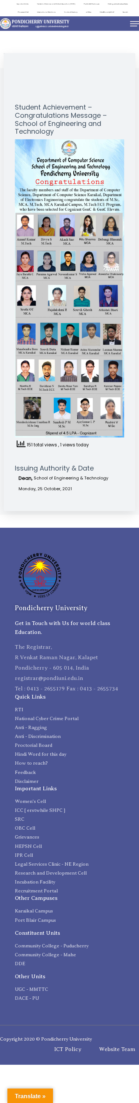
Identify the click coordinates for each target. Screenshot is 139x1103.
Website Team (117, 1049)
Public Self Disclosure (91, 4)
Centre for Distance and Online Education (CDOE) (56, 4)
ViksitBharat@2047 (107, 12)
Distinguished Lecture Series (118, 4)
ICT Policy (68, 1049)
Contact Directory (70, 12)
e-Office (88, 12)
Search (125, 12)
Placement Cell (23, 12)
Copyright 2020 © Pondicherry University (46, 1039)
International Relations (46, 12)
